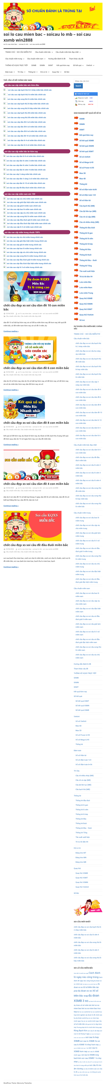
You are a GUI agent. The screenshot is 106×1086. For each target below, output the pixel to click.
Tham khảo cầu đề (76, 59)
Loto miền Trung (86, 293)
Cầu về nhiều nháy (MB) (89, 222)
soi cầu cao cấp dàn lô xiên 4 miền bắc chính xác (26, 170)
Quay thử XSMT (85, 309)
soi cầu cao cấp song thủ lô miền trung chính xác (26, 256)
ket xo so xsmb (82, 1012)
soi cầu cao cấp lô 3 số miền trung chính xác (24, 267)
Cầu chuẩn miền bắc (43, 52)
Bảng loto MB (81, 862)
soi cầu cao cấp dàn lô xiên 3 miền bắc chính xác (26, 165)
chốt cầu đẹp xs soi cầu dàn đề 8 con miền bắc (36, 423)
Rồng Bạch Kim (80, 1030)
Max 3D (82, 173)
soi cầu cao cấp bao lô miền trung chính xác (24, 248)
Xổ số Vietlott (81, 721)
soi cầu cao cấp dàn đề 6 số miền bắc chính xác (27, 127)
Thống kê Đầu (85, 249)
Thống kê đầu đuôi (87, 228)
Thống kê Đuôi (85, 255)
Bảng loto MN (81, 857)
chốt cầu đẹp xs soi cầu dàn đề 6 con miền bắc (36, 368)
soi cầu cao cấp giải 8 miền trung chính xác (24, 245)
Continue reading (10, 331)
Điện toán (9, 72)
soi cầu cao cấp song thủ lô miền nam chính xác (26, 216)
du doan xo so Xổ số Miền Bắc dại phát (87, 987)
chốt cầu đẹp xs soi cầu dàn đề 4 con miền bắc (36, 484)
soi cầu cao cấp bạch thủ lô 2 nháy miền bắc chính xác (30, 90)
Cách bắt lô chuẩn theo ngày (81, 973)
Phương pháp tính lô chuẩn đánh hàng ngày (89, 1027)
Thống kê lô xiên (86, 238)
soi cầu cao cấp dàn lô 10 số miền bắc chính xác (26, 183)
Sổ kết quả (77, 65)
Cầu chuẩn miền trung (13, 59)
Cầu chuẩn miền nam (35, 59)
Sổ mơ (82, 320)
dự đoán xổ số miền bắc (83, 1005)
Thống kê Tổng (85, 266)
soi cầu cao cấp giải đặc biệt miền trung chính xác (27, 241)
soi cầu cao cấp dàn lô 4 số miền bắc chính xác (26, 140)
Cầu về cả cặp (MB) (87, 217)
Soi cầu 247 (89, 1062)
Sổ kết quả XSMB (86, 140)
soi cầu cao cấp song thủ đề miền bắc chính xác (27, 117)
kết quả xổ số (89, 1024)
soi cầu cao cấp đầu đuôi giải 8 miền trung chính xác (28, 260)
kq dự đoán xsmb (80, 1018)
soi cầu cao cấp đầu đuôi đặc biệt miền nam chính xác (29, 223)
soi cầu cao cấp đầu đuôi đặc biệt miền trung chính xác (29, 263)
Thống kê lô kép (86, 244)
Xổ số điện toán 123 (87, 195)
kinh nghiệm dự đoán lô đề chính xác (89, 1015)
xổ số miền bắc (83, 1075)
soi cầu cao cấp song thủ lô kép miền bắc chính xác (28, 108)
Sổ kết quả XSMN (86, 146)
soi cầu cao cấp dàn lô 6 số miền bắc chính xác (26, 145)
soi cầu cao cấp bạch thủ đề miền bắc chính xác (27, 113)
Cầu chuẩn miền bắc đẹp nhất (67, 52)
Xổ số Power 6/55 (86, 168)
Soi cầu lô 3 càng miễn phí (81, 1065)
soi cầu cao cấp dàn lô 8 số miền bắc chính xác (25, 156)
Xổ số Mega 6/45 (86, 162)
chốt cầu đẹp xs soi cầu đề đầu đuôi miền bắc (36, 545)
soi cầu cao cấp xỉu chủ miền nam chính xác (24, 199)
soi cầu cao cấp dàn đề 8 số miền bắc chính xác (27, 131)
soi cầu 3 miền (82, 1062)
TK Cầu (20, 72)
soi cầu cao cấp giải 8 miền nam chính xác (24, 206)
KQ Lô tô (43, 72)
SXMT (50, 65)
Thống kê (31, 72)
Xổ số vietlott (84, 157)
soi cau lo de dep (93, 1031)
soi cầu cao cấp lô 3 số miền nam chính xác (24, 227)
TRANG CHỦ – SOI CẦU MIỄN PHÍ (18, 52)
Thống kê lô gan (86, 233)
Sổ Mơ (66, 72)
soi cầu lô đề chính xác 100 (85, 1072)
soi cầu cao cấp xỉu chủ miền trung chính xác (25, 237)
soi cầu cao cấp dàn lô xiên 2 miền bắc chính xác (26, 161)
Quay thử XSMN (86, 304)
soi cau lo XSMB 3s (88, 1041)
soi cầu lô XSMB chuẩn (90, 1069)
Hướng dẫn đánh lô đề (56, 59)
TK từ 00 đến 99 (85, 276)
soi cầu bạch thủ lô (97, 1062)
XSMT (81, 130)
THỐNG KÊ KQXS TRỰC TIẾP (16, 65)
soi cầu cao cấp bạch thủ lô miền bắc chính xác (27, 95)
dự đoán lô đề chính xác (95, 1001)
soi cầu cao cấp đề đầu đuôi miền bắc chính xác (26, 188)
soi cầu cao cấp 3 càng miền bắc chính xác (24, 174)
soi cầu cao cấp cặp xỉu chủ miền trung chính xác (26, 252)
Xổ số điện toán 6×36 (84, 764)
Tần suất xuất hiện (87, 271)
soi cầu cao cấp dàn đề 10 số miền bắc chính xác (27, 136)
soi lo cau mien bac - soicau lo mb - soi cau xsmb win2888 (38, 313)
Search (78, 86)
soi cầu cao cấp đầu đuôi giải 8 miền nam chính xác (28, 220)
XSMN (82, 124)
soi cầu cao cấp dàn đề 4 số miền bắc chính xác (27, 122)
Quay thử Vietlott (86, 315)
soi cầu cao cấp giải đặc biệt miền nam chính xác (26, 202)
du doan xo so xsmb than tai (90, 984)
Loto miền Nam (85, 287)
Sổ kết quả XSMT (86, 151)
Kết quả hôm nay (63, 65)
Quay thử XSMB (85, 298)
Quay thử (55, 72)
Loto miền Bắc (85, 282)
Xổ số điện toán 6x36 (88, 189)
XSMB (81, 119)
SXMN (42, 65)
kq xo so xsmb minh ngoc (90, 1021)
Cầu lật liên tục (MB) (87, 211)
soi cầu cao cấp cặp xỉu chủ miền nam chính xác (26, 213)
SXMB (33, 65)
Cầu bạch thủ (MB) (87, 206)
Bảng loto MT (81, 853)
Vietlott (89, 65)
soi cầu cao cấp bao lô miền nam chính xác (24, 209)
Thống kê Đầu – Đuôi (88, 260)
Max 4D (82, 179)
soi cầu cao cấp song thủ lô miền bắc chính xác (27, 99)
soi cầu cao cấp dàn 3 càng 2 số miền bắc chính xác (27, 179)
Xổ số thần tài (85, 200)
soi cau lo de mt (81, 1037)
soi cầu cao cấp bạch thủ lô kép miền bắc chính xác (28, 104)
